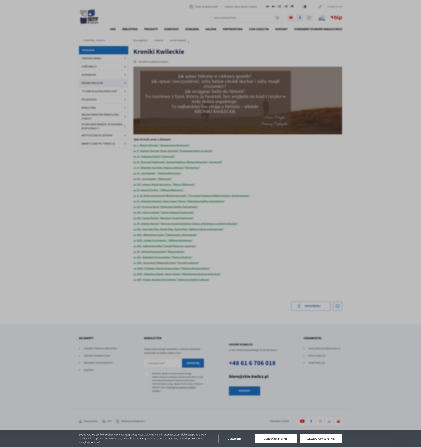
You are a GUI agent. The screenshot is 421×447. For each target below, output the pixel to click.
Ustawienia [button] (235, 438)
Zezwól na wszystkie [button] (321, 438)
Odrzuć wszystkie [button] (275, 438)
